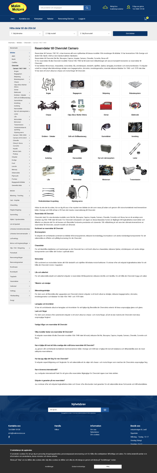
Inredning (17, 103)
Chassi (16, 82)
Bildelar (12, 53)
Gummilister (18, 100)
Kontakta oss (24, 18)
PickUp (15, 154)
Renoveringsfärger (16, 257)
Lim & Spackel (15, 224)
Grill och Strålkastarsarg (22, 98)
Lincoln (14, 166)
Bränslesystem (19, 79)
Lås (15, 117)
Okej (107, 466)
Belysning (17, 77)
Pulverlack (13, 253)
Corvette (16, 146)
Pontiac (14, 179)
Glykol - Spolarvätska (17, 219)
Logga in (81, 18)
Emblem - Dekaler (20, 95)
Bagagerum (18, 74)
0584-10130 (140, 9)
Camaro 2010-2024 (20, 138)
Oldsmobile (16, 173)
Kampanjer (38, 18)
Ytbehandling (14, 296)
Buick (14, 59)
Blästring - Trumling (16, 195)
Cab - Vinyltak (14, 200)
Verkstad (13, 286)
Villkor (56, 429)
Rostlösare (13, 267)
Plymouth (15, 176)
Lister (16, 114)
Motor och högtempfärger (19, 243)
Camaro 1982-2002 (20, 135)
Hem (12, 18)
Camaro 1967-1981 (20, 68)
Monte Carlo (17, 151)
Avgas (16, 71)
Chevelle (16, 140)
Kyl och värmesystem (21, 111)
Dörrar (16, 90)
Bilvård (12, 191)
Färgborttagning (15, 210)
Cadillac (14, 62)
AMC (13, 56)
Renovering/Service (66, 18)
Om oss (93, 429)
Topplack (13, 276)
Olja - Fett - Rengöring (17, 248)
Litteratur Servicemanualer (19, 234)
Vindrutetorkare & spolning (20, 128)
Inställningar (49, 466)
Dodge (14, 160)
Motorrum (17, 122)
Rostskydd (13, 272)
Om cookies (94, 434)
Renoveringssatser (16, 262)
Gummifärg (14, 215)
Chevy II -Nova (18, 143)
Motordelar (18, 119)
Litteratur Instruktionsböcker (19, 229)
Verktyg (12, 291)
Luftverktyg (14, 238)
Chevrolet (15, 66)
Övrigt (12, 300)
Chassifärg (13, 205)
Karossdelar (18, 109)
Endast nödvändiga (78, 466)
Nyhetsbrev (94, 432)
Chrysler (14, 157)
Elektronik (17, 92)
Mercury (14, 169)
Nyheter (50, 18)
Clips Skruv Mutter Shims (20, 86)
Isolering (17, 106)
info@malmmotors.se (16, 433)
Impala (15, 149)
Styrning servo (19, 132)
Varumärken (14, 281)
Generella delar (17, 185)
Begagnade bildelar (18, 182)
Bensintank (14, 48)
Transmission (18, 125)
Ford (13, 163)
